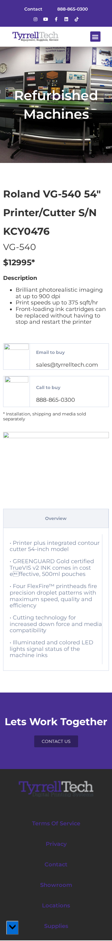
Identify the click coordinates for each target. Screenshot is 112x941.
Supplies (56, 926)
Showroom (56, 885)
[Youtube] (45, 19)
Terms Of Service (56, 823)
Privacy (56, 844)
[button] (95, 36)
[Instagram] (35, 19)
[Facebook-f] (56, 19)
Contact (56, 864)
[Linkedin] (66, 19)
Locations (56, 905)
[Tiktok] (76, 19)
